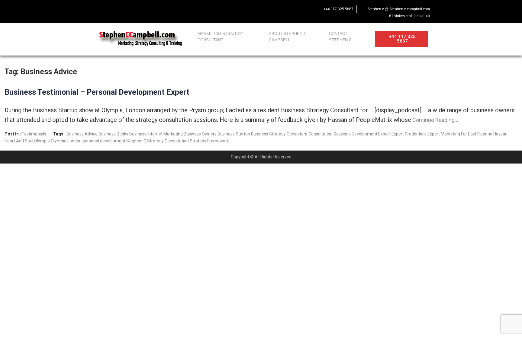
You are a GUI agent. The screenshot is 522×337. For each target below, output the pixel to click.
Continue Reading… (434, 120)
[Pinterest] (175, 10)
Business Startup (234, 134)
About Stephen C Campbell (287, 36)
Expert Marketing (443, 134)
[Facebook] (99, 10)
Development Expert (371, 134)
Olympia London (66, 140)
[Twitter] (118, 10)
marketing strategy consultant (220, 36)
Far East (468, 134)
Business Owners (200, 134)
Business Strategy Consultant (279, 134)
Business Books (113, 134)
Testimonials (34, 134)
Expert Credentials (409, 134)
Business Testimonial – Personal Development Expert (97, 92)
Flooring (484, 134)
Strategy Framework (209, 140)
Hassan (500, 134)
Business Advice (82, 134)
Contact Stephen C (340, 36)
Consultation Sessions (329, 134)
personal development (103, 140)
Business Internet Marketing (156, 134)
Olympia (42, 140)
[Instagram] (156, 10)
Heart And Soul (19, 140)
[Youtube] (137, 10)
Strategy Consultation (168, 140)
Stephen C (136, 140)
